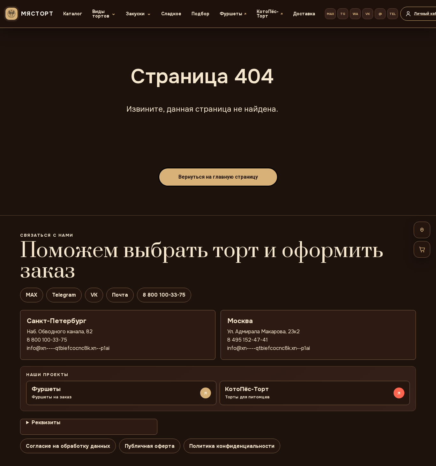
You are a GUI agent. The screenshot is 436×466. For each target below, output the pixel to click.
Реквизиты (46, 422)
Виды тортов (100, 14)
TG (342, 14)
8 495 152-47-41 (247, 340)
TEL (392, 14)
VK (367, 14)
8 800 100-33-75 (164, 295)
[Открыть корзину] (422, 249)
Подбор (200, 14)
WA (355, 14)
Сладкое (171, 14)
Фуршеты (231, 14)
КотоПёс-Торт (268, 14)
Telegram (64, 295)
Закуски (135, 14)
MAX (330, 14)
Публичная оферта (150, 446)
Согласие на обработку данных (68, 446)
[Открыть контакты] (422, 229)
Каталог (72, 14)
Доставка (304, 14)
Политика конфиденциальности (231, 446)
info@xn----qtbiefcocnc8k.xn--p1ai (68, 348)
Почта (120, 295)
